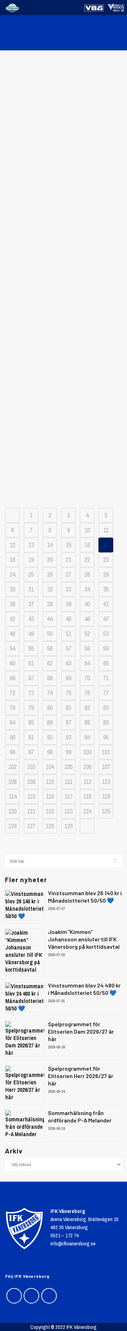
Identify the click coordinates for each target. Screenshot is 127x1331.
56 (50, 648)
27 (68, 574)
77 (106, 692)
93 (68, 737)
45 (68, 618)
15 (68, 544)
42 (12, 618)
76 (87, 692)
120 (12, 811)
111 (68, 781)
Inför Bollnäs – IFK (64, 125)
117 (69, 796)
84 (12, 722)
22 (87, 559)
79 (31, 707)
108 (12, 781)
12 (12, 544)
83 (106, 707)
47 (106, 618)
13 (31, 544)
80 (50, 707)
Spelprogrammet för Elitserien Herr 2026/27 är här (80, 1076)
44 (50, 618)
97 (31, 752)
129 (68, 826)
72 (12, 692)
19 (31, 559)
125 (106, 811)
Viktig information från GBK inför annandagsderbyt (63, 434)
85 (31, 722)
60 (12, 663)
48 (12, 633)
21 (68, 559)
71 (106, 678)
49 (31, 633)
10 (87, 530)
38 (50, 604)
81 (68, 707)
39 (68, 604)
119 (106, 796)
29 (106, 574)
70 (87, 678)
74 (50, 692)
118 (87, 796)
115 (31, 796)
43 (31, 618)
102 (12, 766)
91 (31, 737)
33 (68, 589)
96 (12, 752)
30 (12, 589)
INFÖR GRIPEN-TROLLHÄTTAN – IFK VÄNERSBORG (63, 332)
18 (12, 559)
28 (87, 574)
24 (12, 574)
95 (106, 737)
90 (12, 737)
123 (68, 811)
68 (50, 678)
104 (50, 766)
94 (87, 737)
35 (106, 589)
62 (50, 663)
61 (31, 663)
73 (31, 692)
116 (50, 796)
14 (50, 544)
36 (12, 604)
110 (50, 781)
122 (50, 811)
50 (50, 633)
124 (87, 811)
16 (87, 544)
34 (87, 589)
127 (31, 826)
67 (31, 678)
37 (31, 604)
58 (87, 648)
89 (106, 722)
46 (87, 618)
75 (68, 692)
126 (12, 826)
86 (50, 722)
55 (31, 648)
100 (87, 752)
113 (106, 781)
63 (68, 663)
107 (106, 766)
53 (106, 633)
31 (31, 589)
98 (50, 752)
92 (50, 737)
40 (87, 604)
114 (12, 796)
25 (31, 574)
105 (68, 766)
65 (106, 663)
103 (31, 766)
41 (106, 604)
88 (87, 722)
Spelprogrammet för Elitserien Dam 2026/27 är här (81, 1031)
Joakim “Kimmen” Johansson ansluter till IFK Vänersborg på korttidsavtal (84, 939)
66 (12, 678)
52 (87, 633)
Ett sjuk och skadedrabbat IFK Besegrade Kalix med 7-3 (63, 164)
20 (50, 559)
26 (50, 574)
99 (68, 752)
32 (50, 589)
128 (50, 826)
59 (106, 648)
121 (31, 811)
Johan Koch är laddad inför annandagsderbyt (63, 383)
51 (68, 633)
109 (31, 781)
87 (68, 722)
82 (87, 707)
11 (106, 530)
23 (106, 559)
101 (106, 752)
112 (87, 781)
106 (87, 766)
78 (12, 707)
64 (87, 663)
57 (68, 648)
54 (12, 648)
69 (68, 678)
